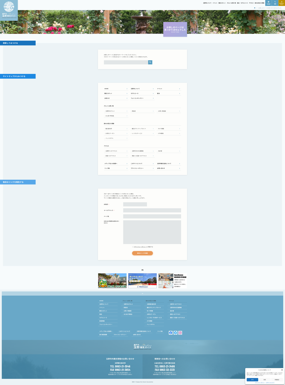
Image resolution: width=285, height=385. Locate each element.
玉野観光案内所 (151, 304)
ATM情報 (161, 133)
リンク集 (107, 168)
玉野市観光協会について (164, 163)
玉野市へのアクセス (111, 151)
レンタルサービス (137, 133)
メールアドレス (109, 210)
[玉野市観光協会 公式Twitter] (175, 333)
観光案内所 (109, 128)
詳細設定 (277, 379)
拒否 (265, 379)
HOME (106, 88)
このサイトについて (270, 382)
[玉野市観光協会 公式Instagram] (180, 333)
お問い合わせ (161, 168)
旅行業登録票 (103, 334)
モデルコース (244, 3)
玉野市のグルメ (110, 111)
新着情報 (102, 321)
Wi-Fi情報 (161, 128)
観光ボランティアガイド (139, 128)
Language (268, 4)
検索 (275, 3)
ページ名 (106, 216)
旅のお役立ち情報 (259, 3)
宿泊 (238, 3)
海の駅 (160, 151)
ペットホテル (109, 138)
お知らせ (107, 98)
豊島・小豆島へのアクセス (139, 155)
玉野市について (207, 3)
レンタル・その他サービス (154, 317)
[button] (282, 370)
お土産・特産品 (110, 115)
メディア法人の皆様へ (110, 163)
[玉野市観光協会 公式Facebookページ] (171, 333)
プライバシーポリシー (260, 382)
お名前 (106, 204)
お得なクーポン (110, 133)
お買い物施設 (162, 111)
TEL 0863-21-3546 (120, 366)
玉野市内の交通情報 (138, 151)
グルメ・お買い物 (231, 3)
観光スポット (222, 3)
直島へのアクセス (111, 155)
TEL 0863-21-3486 (165, 366)
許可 (252, 379)
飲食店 (134, 111)
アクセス (251, 3)
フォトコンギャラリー (137, 98)
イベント (215, 3)
